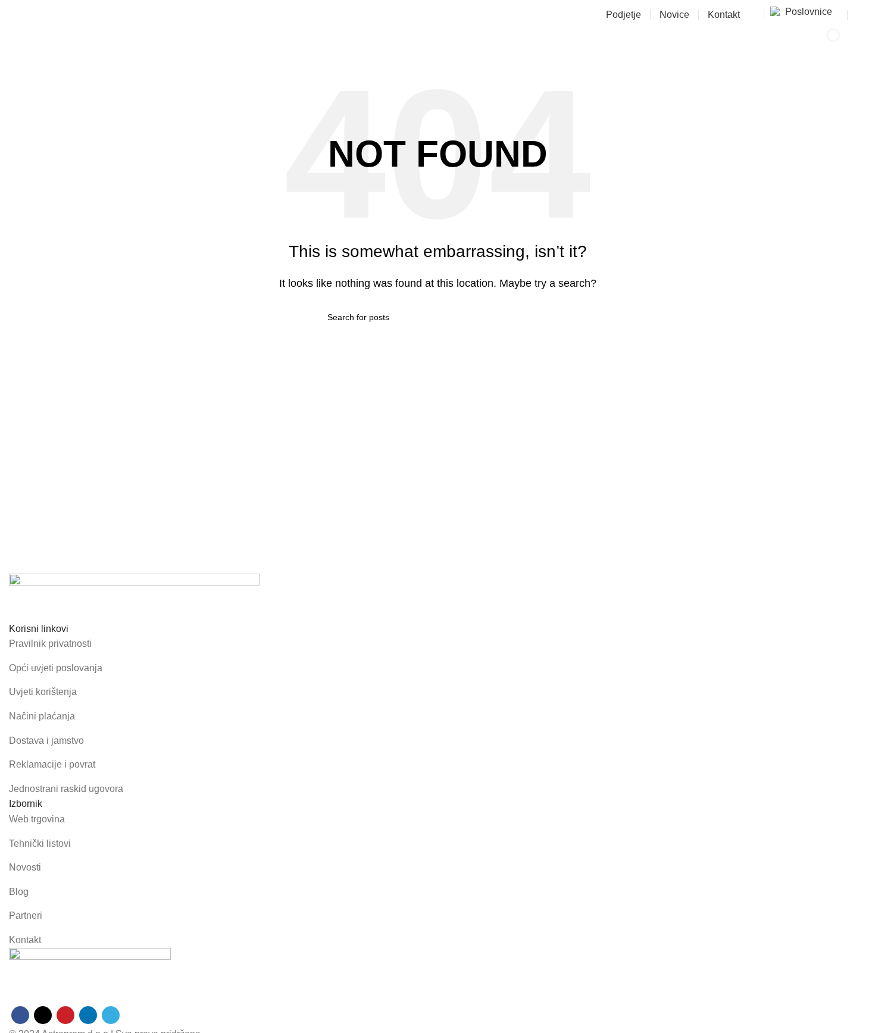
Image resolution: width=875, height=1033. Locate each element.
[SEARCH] (766, 43)
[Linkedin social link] (88, 1015)
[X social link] (43, 1015)
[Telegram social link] (111, 1015)
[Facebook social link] (20, 1015)
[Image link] (134, 596)
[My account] (861, 15)
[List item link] (437, 644)
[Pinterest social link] (65, 1015)
